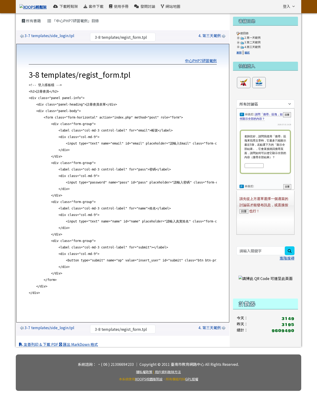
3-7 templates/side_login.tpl (49, 35)
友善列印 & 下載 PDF (41, 344)
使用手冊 (121, 6)
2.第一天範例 (252, 37)
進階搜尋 (287, 258)
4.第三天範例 (252, 47)
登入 (286, 6)
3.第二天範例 (252, 42)
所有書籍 (33, 20)
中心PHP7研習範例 (201, 60)
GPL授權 (191, 378)
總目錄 (244, 33)
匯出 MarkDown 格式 (80, 344)
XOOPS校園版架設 (148, 378)
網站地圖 (172, 6)
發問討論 (147, 6)
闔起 (247, 52)
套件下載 (96, 6)
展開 (239, 52)
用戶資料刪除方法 (168, 371)
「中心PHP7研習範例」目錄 (75, 20)
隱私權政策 (144, 371)
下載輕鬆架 (68, 6)
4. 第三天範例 (209, 35)
